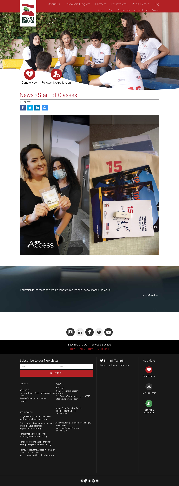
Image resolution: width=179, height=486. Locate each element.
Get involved (119, 4)
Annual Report (141, 10)
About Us (54, 4)
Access (101, 10)
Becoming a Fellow (77, 344)
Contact (155, 10)
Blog (156, 4)
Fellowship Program (77, 4)
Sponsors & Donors (101, 344)
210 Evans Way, (63, 396)
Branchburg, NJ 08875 (80, 396)
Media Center (140, 4)
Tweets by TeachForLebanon (114, 365)
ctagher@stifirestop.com (67, 399)
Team (111, 10)
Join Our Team (86, 349)
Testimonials (124, 10)
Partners (100, 4)
